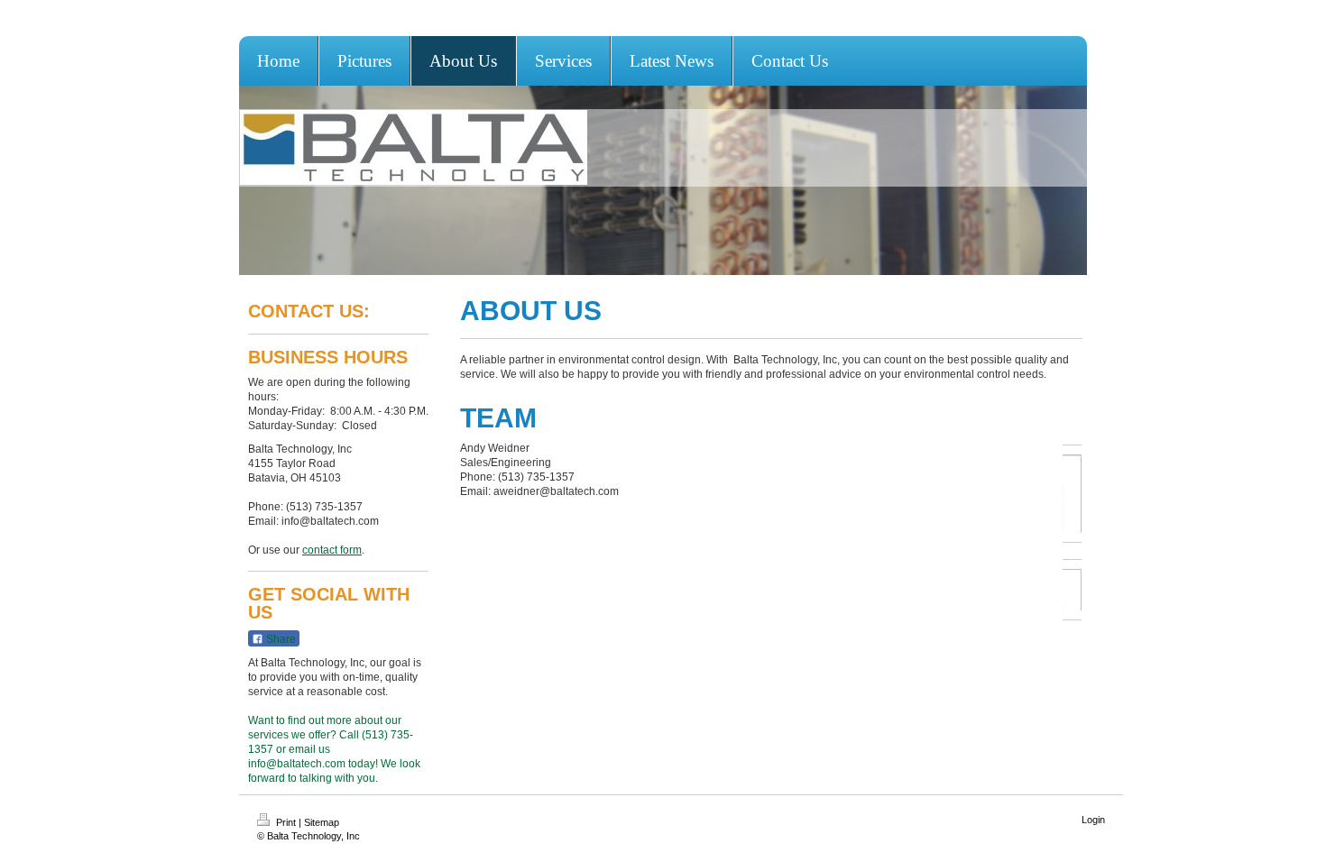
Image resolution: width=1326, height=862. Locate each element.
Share (279, 639)
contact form (332, 550)
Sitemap (321, 822)
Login (1093, 819)
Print (286, 822)
